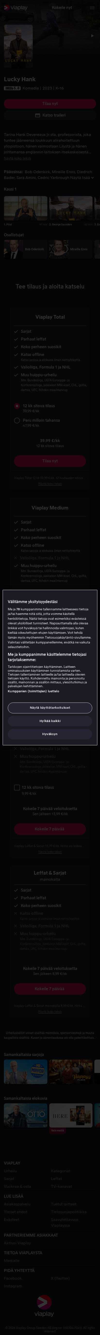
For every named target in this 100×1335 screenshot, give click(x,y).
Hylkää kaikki (50, 721)
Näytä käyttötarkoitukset (50, 707)
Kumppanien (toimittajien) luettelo (33, 691)
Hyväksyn (50, 734)
